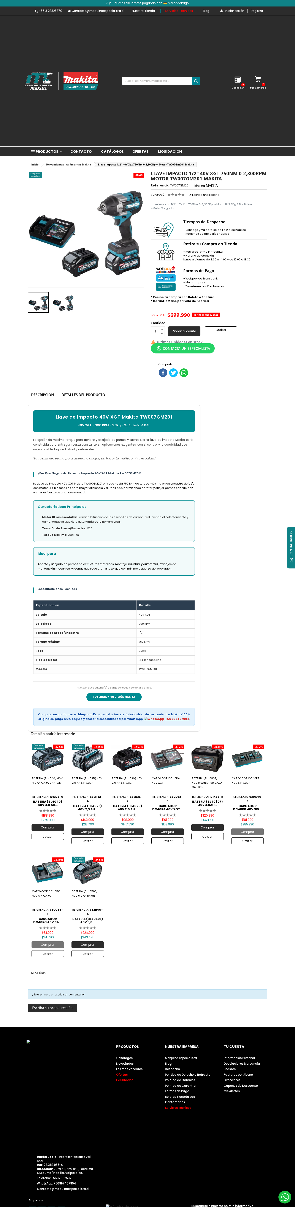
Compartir (163, 372)
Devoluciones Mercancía (242, 1064)
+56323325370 (62, 1178)
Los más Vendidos (129, 1069)
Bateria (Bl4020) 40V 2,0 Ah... (127, 807)
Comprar (47, 827)
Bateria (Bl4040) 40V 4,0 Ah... (47, 803)
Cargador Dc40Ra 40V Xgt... (167, 807)
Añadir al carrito (184, 331)
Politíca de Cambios (180, 1080)
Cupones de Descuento (241, 1086)
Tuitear (173, 372)
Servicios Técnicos (179, 11)
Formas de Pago (177, 1091)
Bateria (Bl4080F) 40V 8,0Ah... (207, 803)
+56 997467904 (177, 719)
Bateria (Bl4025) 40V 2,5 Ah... (87, 807)
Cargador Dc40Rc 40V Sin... (47, 920)
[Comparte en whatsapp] (183, 372)
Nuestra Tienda (143, 11)
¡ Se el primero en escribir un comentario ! (58, 994)
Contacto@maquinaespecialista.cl (63, 1189)
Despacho (172, 1069)
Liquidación (124, 1080)
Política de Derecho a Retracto (187, 1075)
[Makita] (61, 81)
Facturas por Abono (238, 1075)
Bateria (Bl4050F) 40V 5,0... (87, 920)
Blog (206, 11)
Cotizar (221, 330)
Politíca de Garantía (180, 1086)
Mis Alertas (232, 1091)
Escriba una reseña (205, 195)
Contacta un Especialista (186, 348)
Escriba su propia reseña (52, 1007)
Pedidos (230, 1069)
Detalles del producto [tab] (83, 394)
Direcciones (232, 1080)
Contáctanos (175, 1102)
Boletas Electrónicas (180, 1097)
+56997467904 (65, 1183)
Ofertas (122, 1075)
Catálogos (124, 1058)
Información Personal (239, 1058)
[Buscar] (196, 81)
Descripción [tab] (42, 394)
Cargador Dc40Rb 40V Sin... (247, 807)
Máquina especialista (181, 1058)
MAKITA (212, 185)
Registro (257, 11)
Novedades (124, 1064)
